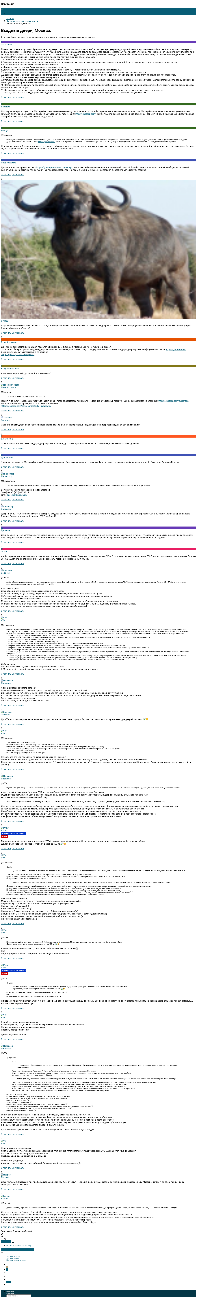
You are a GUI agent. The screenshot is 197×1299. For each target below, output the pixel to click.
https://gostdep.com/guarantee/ (173, 401)
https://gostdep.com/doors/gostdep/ (54, 167)
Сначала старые (13, 1256)
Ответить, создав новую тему (18, 1245)
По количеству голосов (16, 1260)
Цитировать (18, 97)
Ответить (6, 97)
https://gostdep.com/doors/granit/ (17, 354)
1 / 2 (8, 1282)
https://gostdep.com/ (85, 114)
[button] (6, 1241)
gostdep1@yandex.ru (17, 495)
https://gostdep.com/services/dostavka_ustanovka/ (26, 406)
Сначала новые (12, 1258)
